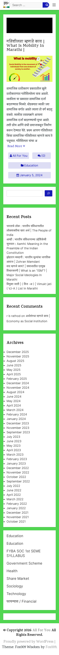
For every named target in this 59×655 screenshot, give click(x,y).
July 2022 (13, 486)
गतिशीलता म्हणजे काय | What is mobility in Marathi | (25, 46)
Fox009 (51, 647)
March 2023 (15, 454)
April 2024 (14, 405)
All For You (20, 155)
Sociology (15, 586)
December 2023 (18, 423)
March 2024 (15, 410)
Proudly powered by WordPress (29, 641)
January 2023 (16, 463)
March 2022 (15, 499)
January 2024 (16, 419)
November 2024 (18, 387)
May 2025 (13, 369)
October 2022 (16, 477)
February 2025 (17, 378)
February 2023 (17, 459)
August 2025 (15, 361)
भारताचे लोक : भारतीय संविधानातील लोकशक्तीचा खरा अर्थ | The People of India (29, 230)
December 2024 (18, 383)
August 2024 (15, 392)
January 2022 (16, 508)
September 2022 (18, 481)
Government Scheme (24, 563)
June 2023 (14, 441)
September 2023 (18, 432)
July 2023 (13, 436)
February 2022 (17, 503)
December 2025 (18, 352)
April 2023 (14, 450)
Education (31, 165)
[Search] (49, 193)
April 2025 (14, 374)
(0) (43, 155)
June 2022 (14, 490)
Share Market (18, 578)
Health (12, 571)
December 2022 (18, 468)
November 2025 (18, 356)
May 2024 (14, 401)
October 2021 (16, 521)
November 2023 (18, 428)
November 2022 (18, 472)
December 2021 (17, 512)
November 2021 (18, 517)
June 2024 (14, 396)
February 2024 (17, 414)
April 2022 (14, 494)
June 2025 (14, 365)
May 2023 (13, 445)
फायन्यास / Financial (21, 601)
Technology (16, 594)
